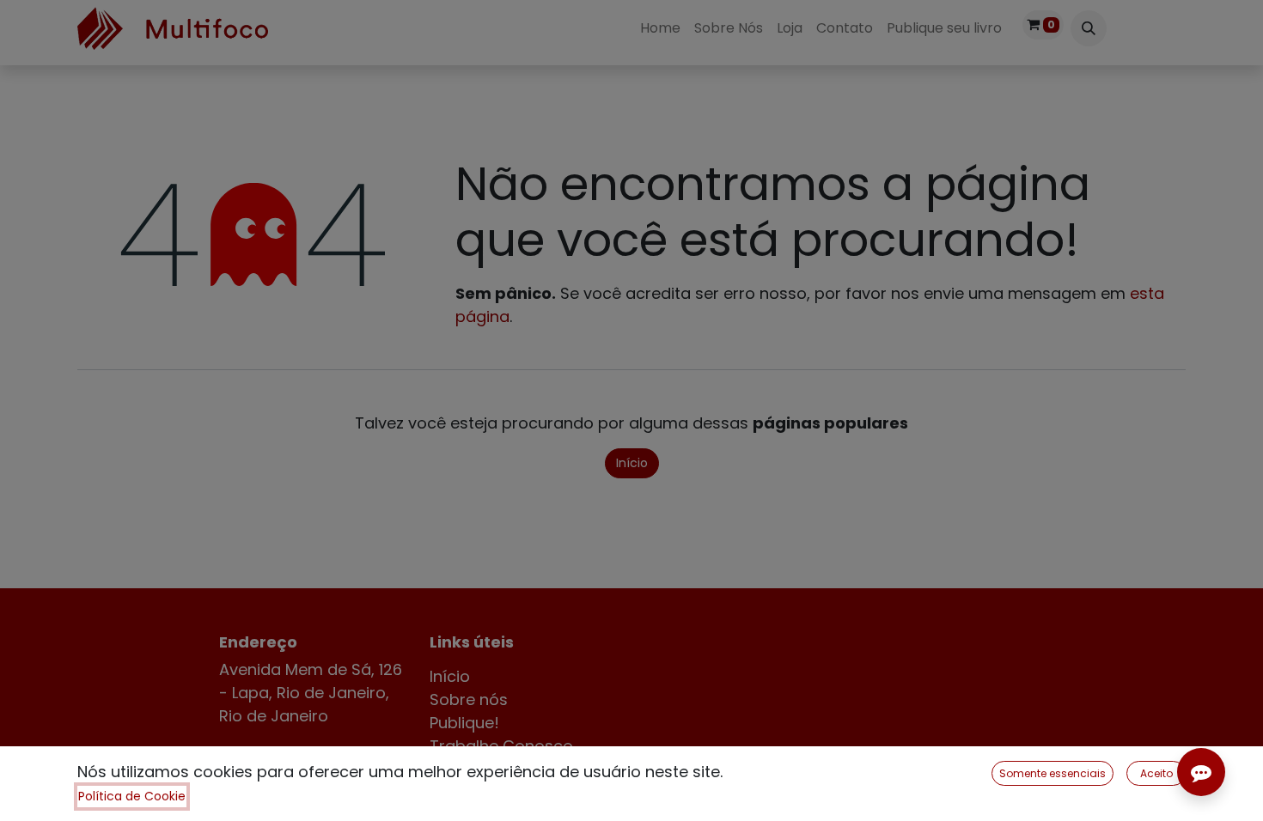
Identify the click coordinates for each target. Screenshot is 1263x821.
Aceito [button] (1156, 773)
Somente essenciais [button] (1052, 773)
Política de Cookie (132, 796)
